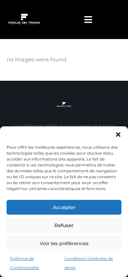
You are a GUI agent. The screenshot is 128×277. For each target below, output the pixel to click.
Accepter (64, 207)
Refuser (64, 225)
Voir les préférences (64, 243)
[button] (118, 134)
